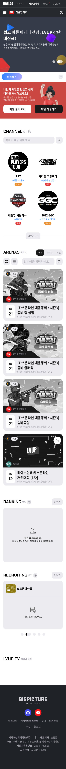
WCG (46, 4)
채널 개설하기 (49, 109)
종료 (59, 252)
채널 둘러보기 (17, 109)
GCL (55, 4)
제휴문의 (12, 721)
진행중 (49, 252)
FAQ (28, 726)
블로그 (37, 726)
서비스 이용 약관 (49, 721)
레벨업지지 (34, 4)
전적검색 (20, 4)
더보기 (31, 236)
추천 (40, 252)
